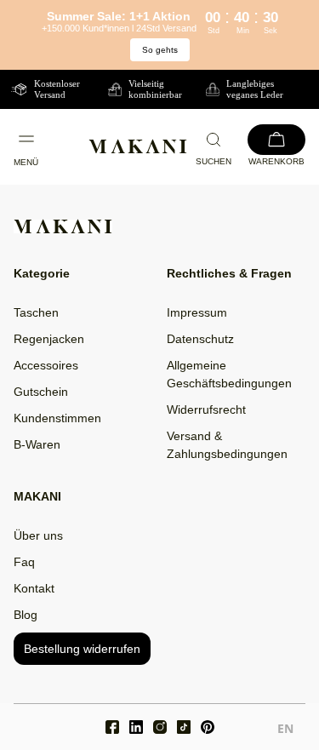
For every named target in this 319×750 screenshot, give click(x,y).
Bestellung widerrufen (82, 649)
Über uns (38, 535)
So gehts (160, 49)
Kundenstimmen (57, 418)
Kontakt (34, 588)
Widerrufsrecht (206, 409)
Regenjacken (49, 339)
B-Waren (37, 444)
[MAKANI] (137, 146)
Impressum (197, 312)
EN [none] (285, 728)
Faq (24, 562)
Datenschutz (200, 339)
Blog (25, 614)
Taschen (36, 312)
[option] (285, 731)
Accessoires (46, 365)
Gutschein (41, 391)
